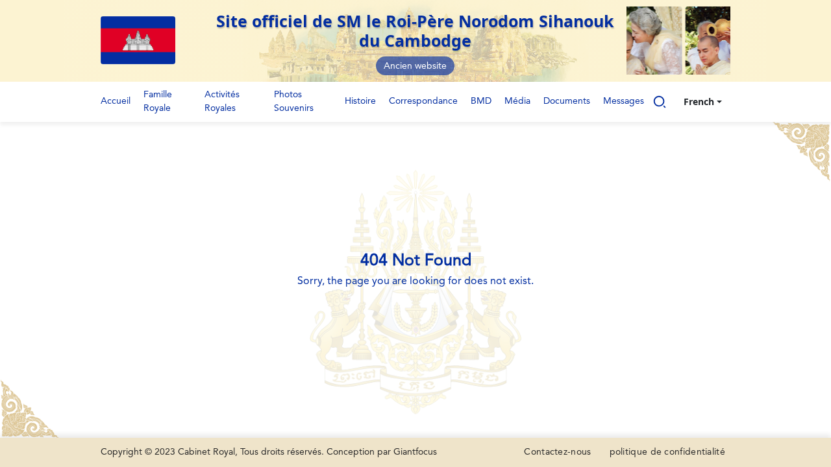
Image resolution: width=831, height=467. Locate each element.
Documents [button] (566, 101)
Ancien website (415, 66)
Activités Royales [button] (222, 101)
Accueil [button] (115, 101)
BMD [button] (481, 101)
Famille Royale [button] (157, 101)
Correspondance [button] (423, 101)
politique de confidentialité (667, 452)
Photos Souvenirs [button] (294, 101)
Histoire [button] (360, 101)
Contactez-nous (557, 452)
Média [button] (517, 101)
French (699, 101)
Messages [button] (623, 101)
